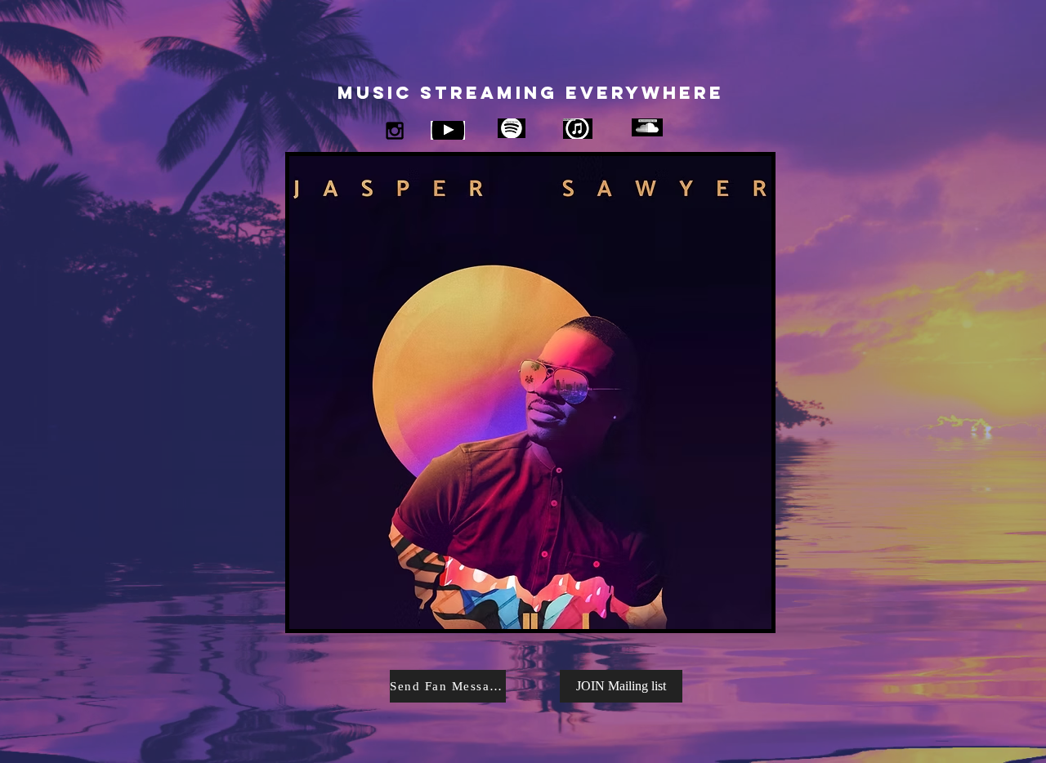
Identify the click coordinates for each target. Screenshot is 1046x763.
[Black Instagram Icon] (394, 130)
